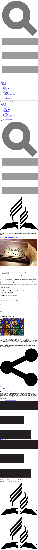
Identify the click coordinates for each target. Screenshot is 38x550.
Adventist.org (2, 237)
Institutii (3, 91)
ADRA (5, 237)
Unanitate (5, 85)
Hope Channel (16, 237)
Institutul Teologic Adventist (8, 95)
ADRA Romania (6, 92)
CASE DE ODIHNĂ (7, 93)
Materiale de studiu (5, 86)
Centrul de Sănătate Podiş (8, 98)
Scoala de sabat (6, 111)
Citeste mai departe (3, 398)
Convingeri (4, 84)
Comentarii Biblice (7, 88)
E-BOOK (5, 89)
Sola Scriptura (6, 96)
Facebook (3, 388)
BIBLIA (5, 87)
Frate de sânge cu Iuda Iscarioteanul (7, 337)
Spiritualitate (4, 83)
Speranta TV (6, 97)
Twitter (3, 389)
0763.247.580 (17, 481)
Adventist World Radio (10, 237)
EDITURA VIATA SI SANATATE (9, 94)
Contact (3, 99)
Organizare (3, 90)
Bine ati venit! (4, 82)
